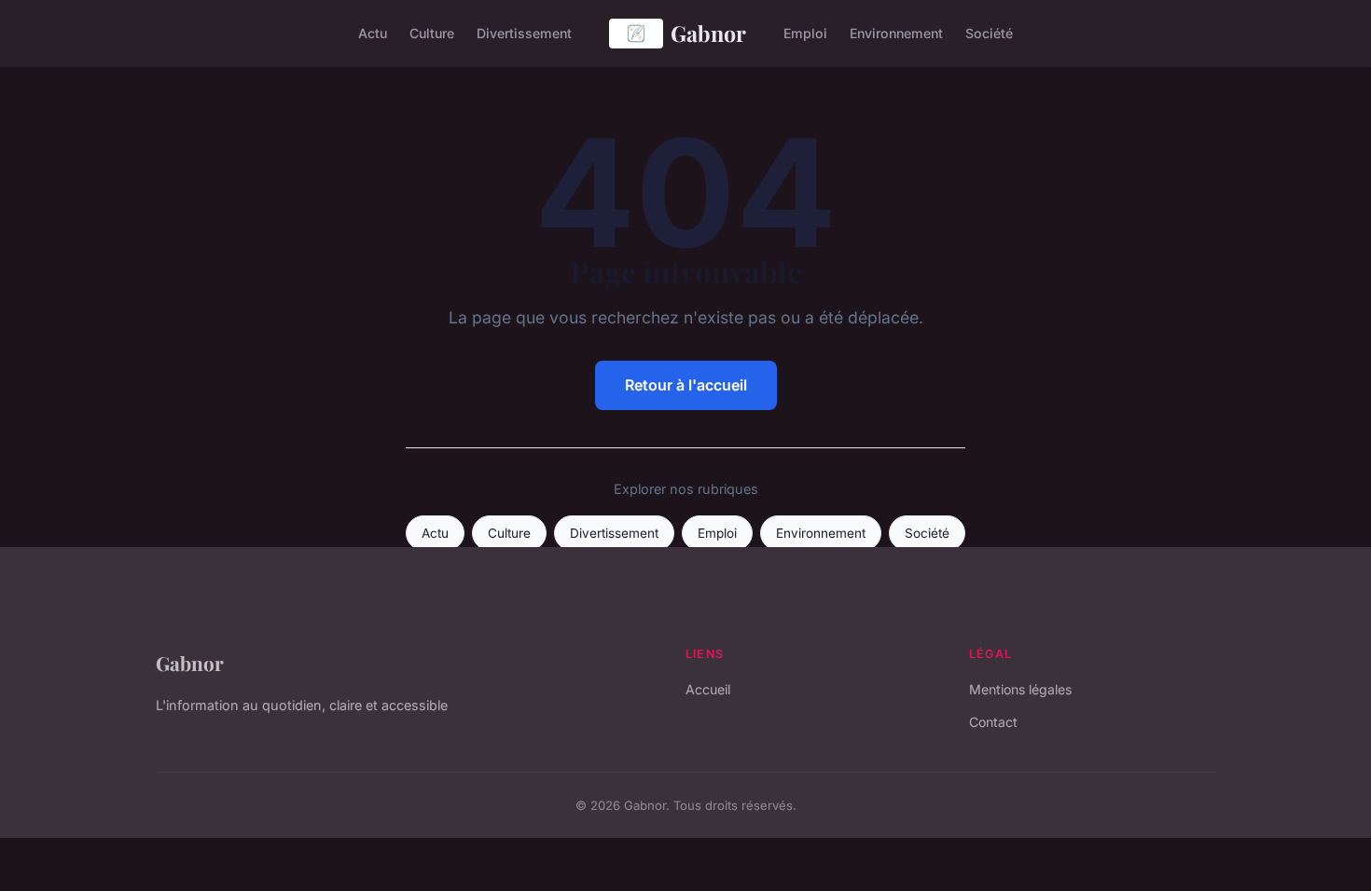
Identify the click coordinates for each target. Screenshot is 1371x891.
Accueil (708, 689)
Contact (993, 722)
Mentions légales (1020, 689)
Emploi (805, 33)
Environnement (896, 33)
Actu (372, 33)
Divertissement (524, 33)
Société (989, 33)
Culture (431, 33)
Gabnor (708, 33)
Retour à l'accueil (686, 385)
